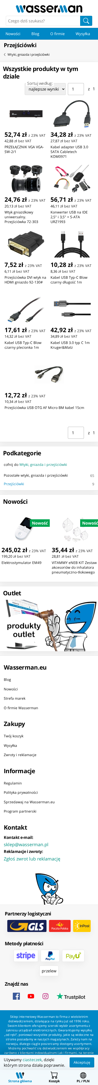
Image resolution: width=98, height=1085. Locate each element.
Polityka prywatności (21, 792)
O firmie (57, 33)
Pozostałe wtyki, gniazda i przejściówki (36, 475)
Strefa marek (14, 698)
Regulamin (13, 782)
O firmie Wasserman (21, 707)
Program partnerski (20, 811)
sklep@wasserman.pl (26, 844)
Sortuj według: (40, 83)
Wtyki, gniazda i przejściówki (29, 54)
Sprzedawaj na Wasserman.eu (29, 801)
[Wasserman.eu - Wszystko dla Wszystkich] (49, 9)
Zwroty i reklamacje (20, 754)
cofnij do (35, 464)
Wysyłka (83, 33)
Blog (35, 33)
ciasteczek (32, 1059)
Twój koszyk (13, 736)
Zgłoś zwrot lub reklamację (32, 858)
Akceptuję (82, 1062)
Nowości (13, 33)
